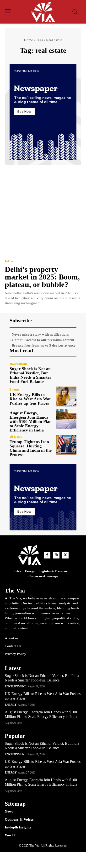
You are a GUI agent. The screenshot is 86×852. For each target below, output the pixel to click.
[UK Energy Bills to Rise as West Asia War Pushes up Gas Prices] (66, 396)
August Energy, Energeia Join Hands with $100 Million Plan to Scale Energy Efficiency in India (31, 421)
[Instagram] (56, 555)
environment (18, 363)
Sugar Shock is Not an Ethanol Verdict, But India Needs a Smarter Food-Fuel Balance (30, 375)
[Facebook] (47, 555)
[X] (65, 555)
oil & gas (16, 436)
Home (28, 40)
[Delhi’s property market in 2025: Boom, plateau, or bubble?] (43, 212)
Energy (15, 389)
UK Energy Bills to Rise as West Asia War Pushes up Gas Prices (30, 399)
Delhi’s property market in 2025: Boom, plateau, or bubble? (42, 277)
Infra (9, 261)
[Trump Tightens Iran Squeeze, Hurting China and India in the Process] (66, 445)
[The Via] (43, 12)
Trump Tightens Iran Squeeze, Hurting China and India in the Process (31, 448)
